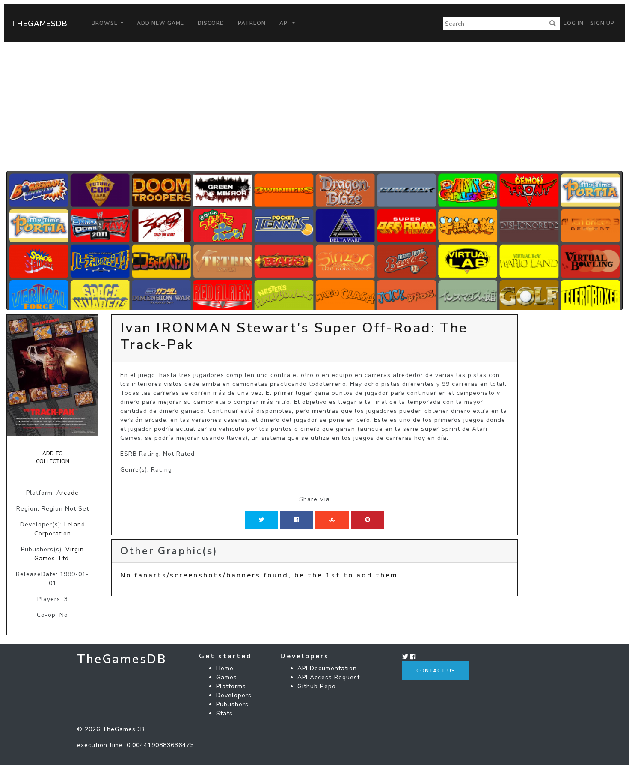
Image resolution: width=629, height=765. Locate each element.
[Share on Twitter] (261, 520)
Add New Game (160, 23)
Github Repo (316, 686)
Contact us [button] (435, 670)
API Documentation (327, 668)
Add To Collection (52, 457)
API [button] (285, 23)
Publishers (232, 704)
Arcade (67, 493)
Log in (574, 23)
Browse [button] (105, 23)
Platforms (231, 686)
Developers (234, 695)
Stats (224, 713)
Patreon (252, 23)
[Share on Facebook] (296, 520)
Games (226, 677)
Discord (211, 23)
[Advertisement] (314, 107)
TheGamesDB (39, 23)
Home (225, 668)
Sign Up (602, 23)
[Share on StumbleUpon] (332, 520)
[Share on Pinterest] (367, 520)
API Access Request (328, 677)
